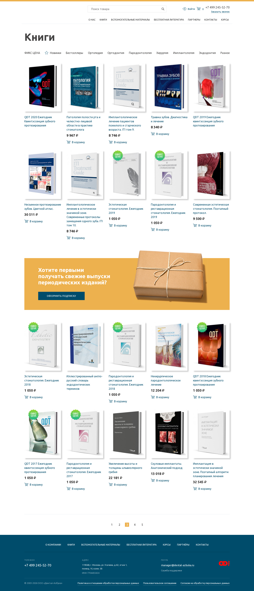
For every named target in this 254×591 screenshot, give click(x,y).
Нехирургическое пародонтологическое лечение (166, 380)
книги (71, 544)
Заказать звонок (220, 11)
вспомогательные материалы (100, 544)
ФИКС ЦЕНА (32, 52)
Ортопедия (95, 52)
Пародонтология (140, 52)
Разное (225, 52)
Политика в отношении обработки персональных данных (108, 583)
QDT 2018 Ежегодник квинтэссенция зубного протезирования (208, 380)
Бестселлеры (74, 52)
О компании (53, 544)
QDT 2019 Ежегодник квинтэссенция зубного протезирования (208, 121)
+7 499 (37, 565)
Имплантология (183, 52)
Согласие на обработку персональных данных (205, 583)
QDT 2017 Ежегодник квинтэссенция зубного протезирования (39, 468)
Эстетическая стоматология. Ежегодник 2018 (41, 380)
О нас (92, 19)
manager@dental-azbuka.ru (177, 565)
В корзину (78, 142)
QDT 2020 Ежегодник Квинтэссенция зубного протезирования (39, 121)
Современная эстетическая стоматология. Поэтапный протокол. (211, 208)
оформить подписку (61, 296)
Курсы (225, 19)
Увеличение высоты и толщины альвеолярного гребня (125, 468)
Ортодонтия (115, 52)
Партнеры (194, 19)
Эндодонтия (207, 52)
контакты (202, 544)
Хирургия (162, 52)
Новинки (55, 52)
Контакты (210, 19)
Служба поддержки (171, 570)
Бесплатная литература (142, 544)
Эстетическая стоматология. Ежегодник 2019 (126, 208)
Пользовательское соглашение (159, 583)
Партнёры (183, 544)
